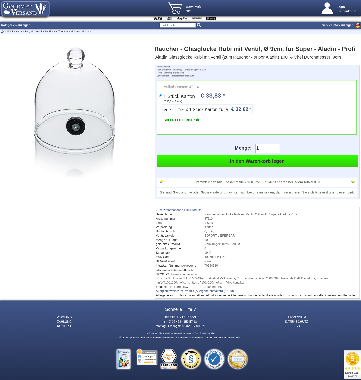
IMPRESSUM (296, 317)
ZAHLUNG (64, 321)
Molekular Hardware (81, 31)
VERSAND (64, 317)
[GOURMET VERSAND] (25, 17)
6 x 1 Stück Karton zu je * (207, 109)
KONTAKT (64, 326)
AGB (297, 326)
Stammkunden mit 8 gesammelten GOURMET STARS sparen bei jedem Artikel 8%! (257, 182)
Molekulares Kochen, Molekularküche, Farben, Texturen (37, 31)
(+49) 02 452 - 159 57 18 (180, 321)
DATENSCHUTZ (296, 321)
